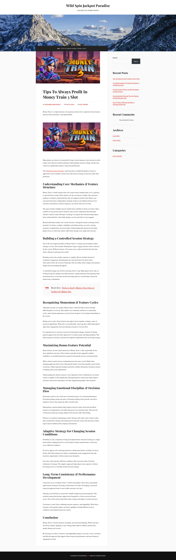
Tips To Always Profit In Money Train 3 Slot (65, 94)
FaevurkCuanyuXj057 (53, 104)
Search (115, 58)
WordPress (83, 555)
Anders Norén (101, 555)
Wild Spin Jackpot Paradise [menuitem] (55, 171)
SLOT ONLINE (83, 104)
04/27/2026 (70, 104)
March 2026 (116, 140)
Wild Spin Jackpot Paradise (88, 5)
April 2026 (116, 136)
